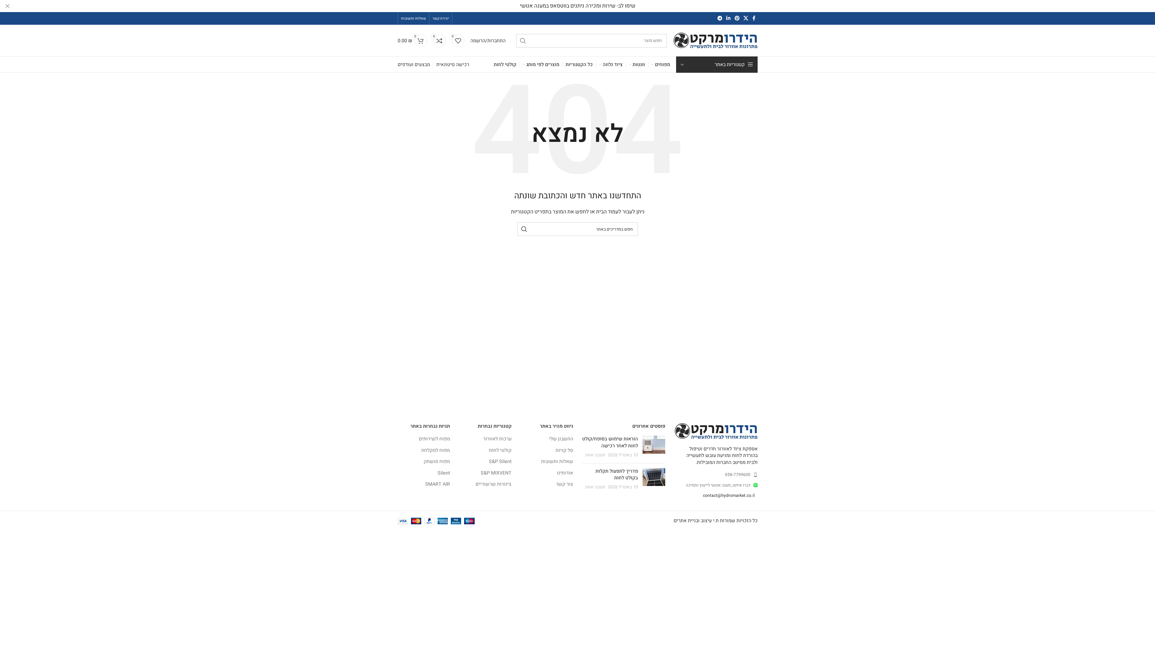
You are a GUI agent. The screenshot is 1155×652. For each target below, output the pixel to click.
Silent (444, 473)
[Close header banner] (7, 6)
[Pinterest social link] (737, 18)
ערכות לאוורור (497, 439)
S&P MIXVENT (496, 473)
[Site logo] (715, 40)
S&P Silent (500, 461)
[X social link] (745, 18)
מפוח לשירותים (434, 439)
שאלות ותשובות (557, 461)
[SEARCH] (523, 41)
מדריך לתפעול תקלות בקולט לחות (616, 474)
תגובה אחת (595, 455)
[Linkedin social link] (728, 18)
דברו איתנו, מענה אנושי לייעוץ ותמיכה (718, 485)
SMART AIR (437, 484)
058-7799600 (737, 474)
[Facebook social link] (754, 18)
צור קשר (564, 484)
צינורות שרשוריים (494, 484)
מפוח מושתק (437, 461)
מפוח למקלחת (435, 450)
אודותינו (565, 473)
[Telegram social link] (719, 18)
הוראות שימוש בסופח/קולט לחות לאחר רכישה (610, 442)
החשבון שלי (561, 439)
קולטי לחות (500, 450)
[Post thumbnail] (654, 447)
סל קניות (564, 450)
